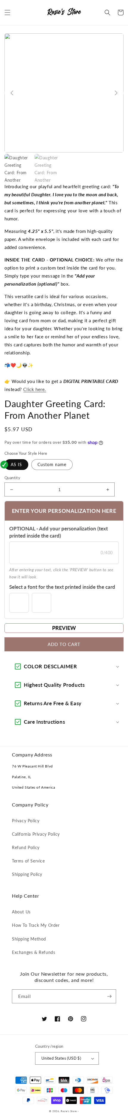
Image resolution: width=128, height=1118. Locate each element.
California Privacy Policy (36, 834)
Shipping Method (29, 938)
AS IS (16, 464)
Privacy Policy (25, 820)
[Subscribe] (109, 996)
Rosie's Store (69, 1111)
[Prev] (11, 92)
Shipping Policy (27, 874)
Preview (64, 628)
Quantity (12, 477)
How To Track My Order (36, 925)
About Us (21, 911)
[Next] (116, 92)
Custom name (52, 464)
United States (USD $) (61, 1058)
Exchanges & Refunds (33, 952)
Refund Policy (26, 847)
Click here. (34, 389)
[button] (7, 12)
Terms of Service (28, 860)
